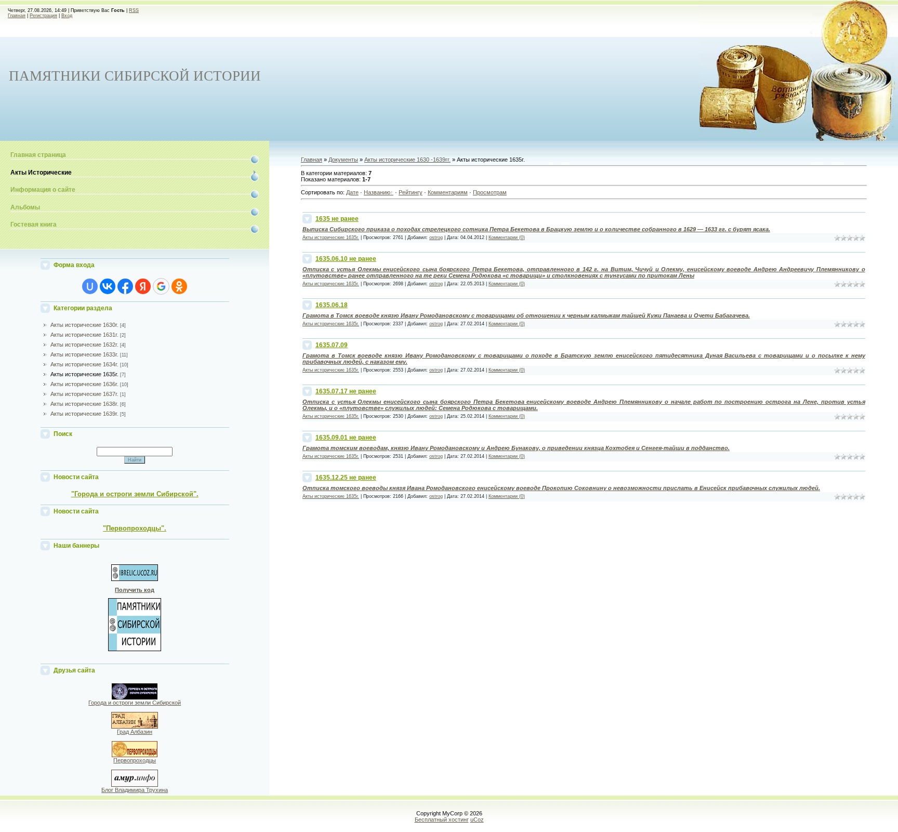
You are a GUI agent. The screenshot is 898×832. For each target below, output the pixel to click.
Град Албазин (134, 732)
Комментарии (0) (506, 237)
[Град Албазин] (134, 726)
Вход (66, 15)
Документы (343, 159)
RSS (134, 10)
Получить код (134, 590)
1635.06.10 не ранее (345, 258)
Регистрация (43, 15)
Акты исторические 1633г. (84, 354)
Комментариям (448, 192)
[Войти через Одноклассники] (179, 286)
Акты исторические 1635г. (84, 374)
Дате (352, 192)
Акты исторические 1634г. (84, 364)
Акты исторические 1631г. (84, 335)
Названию (377, 192)
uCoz (477, 819)
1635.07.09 (331, 345)
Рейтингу (410, 192)
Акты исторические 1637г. (84, 394)
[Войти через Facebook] (125, 286)
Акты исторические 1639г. (84, 414)
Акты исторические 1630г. (84, 325)
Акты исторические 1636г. (84, 384)
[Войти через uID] (90, 286)
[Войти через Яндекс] (143, 286)
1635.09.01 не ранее (345, 437)
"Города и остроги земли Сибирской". (135, 494)
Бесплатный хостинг (442, 819)
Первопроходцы (134, 760)
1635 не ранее (337, 218)
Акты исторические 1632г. (84, 344)
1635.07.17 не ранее (345, 391)
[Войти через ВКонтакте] (107, 286)
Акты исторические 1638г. (84, 404)
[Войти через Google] (161, 286)
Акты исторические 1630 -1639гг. (407, 159)
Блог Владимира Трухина (134, 790)
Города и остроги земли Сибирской (134, 702)
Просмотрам (490, 192)
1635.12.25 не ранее (345, 477)
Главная (16, 15)
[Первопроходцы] (134, 755)
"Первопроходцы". (134, 528)
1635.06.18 (331, 305)
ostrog (436, 237)
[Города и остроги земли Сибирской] (134, 697)
